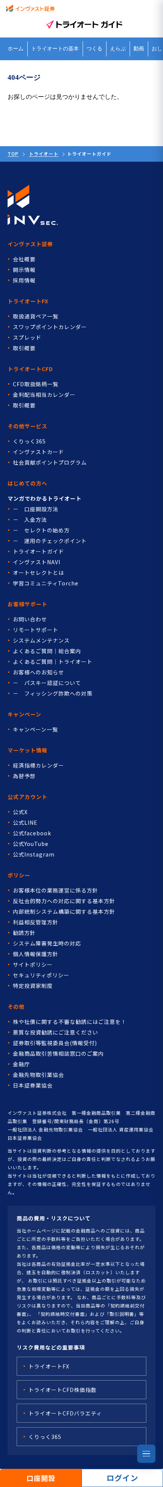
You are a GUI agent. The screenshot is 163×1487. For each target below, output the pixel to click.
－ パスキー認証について (47, 683)
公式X (20, 812)
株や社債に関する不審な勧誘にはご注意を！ (70, 1021)
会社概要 (24, 259)
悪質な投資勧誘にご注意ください (55, 1032)
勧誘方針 (24, 932)
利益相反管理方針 (35, 922)
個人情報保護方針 (35, 954)
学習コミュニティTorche (45, 583)
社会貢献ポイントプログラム (50, 462)
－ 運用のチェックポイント (50, 541)
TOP (13, 153)
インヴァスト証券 (30, 244)
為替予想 (24, 776)
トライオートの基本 (55, 48)
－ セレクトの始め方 (41, 530)
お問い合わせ (30, 619)
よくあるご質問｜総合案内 (47, 651)
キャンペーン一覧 (35, 729)
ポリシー (19, 875)
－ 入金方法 (30, 519)
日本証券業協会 (33, 1085)
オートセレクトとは (38, 572)
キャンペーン (24, 714)
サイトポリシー (33, 964)
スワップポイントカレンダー (50, 327)
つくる (94, 48)
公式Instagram (34, 854)
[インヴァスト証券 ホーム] (30, 8)
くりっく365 (29, 441)
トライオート (43, 153)
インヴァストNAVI (36, 562)
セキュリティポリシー (41, 975)
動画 (138, 48)
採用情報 (24, 280)
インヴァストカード (38, 452)
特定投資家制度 (33, 985)
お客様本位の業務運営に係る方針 (55, 890)
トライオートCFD (30, 369)
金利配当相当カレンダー (44, 394)
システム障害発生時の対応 (47, 943)
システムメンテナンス (41, 640)
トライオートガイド (38, 551)
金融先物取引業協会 (38, 1074)
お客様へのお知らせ (38, 672)
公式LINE (25, 822)
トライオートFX (28, 301)
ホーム (16, 48)
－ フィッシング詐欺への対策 (52, 693)
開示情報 (24, 269)
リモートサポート (35, 629)
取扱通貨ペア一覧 (35, 316)
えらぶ (118, 48)
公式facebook (32, 833)
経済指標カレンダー (38, 765)
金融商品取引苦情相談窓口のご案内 (58, 1053)
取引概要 (24, 348)
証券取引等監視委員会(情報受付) (55, 1043)
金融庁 (21, 1064)
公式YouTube (31, 843)
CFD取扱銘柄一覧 (35, 384)
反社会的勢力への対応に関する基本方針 (64, 901)
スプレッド (27, 337)
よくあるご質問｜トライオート (52, 661)
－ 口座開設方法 (35, 509)
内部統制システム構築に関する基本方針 (64, 911)
